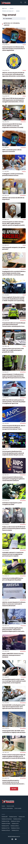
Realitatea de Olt (15, 823)
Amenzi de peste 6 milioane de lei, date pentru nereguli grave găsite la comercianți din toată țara (13, 478)
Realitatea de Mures (15, 825)
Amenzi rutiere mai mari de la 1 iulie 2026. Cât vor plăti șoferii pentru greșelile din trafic (13, 350)
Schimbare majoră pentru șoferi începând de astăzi (12, 503)
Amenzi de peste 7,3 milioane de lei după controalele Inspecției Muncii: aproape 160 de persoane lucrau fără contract (13, 376)
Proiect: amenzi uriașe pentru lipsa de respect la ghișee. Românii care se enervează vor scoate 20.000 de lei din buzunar (14, 757)
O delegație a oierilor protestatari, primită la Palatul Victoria (12, 174)
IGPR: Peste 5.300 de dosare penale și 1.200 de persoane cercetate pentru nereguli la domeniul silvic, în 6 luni (13, 100)
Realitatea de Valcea (15, 828)
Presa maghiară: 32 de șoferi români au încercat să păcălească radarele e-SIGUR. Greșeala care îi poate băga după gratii (13, 299)
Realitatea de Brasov (6, 830)
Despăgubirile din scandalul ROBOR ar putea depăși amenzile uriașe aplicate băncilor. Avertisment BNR (14, 273)
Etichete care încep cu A (7, 11)
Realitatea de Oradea (6, 823)
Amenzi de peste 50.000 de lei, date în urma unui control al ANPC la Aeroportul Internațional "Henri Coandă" (13, 428)
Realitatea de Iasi (15, 830)
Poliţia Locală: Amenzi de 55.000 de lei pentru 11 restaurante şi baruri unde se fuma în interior (13, 528)
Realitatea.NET (5, 816)
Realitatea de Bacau (17, 819)
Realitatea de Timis (5, 828)
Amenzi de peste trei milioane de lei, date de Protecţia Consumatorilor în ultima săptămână (13, 48)
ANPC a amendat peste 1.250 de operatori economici (11, 150)
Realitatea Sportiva (13, 816)
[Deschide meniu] (25, 2)
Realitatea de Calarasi (15, 821)
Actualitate (23, 195)
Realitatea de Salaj (5, 821)
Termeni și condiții (10, 806)
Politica (24, 171)
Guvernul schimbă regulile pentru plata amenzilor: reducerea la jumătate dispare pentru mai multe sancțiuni (13, 630)
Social (24, 44)
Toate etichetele (8, 18)
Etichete (11, 8)
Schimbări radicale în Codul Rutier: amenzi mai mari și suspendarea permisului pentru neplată (13, 554)
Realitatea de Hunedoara (7, 819)
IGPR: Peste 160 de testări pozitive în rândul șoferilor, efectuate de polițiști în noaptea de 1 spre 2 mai (13, 401)
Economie (23, 121)
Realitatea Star (22, 816)
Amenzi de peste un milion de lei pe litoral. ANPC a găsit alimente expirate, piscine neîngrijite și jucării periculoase (13, 224)
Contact (3, 806)
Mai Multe (14, 788)
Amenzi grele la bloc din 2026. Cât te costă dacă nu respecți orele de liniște (13, 731)
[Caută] (21, 2)
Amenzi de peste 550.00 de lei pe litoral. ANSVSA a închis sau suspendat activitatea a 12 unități (12, 125)
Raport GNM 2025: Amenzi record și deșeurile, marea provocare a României (12, 655)
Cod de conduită (18, 808)
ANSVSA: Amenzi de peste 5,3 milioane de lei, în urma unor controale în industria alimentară (13, 603)
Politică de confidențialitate (7, 808)
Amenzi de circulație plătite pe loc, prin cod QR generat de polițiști (12, 579)
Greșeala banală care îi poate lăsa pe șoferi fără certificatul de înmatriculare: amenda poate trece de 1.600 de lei (13, 325)
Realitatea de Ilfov (5, 825)
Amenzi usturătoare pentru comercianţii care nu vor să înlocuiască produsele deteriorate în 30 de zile (13, 783)
